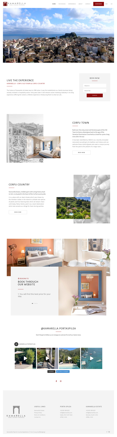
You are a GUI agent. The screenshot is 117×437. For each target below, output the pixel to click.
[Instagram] (61, 381)
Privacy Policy (38, 412)
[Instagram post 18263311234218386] (25, 358)
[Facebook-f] (56, 381)
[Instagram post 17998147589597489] (91, 358)
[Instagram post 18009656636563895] (69, 358)
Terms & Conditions (39, 415)
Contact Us (37, 417)
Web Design (33, 432)
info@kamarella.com (66, 412)
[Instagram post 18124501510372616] (47, 358)
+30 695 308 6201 (65, 410)
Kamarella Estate (39, 410)
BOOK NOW (81, 152)
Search (94, 95)
